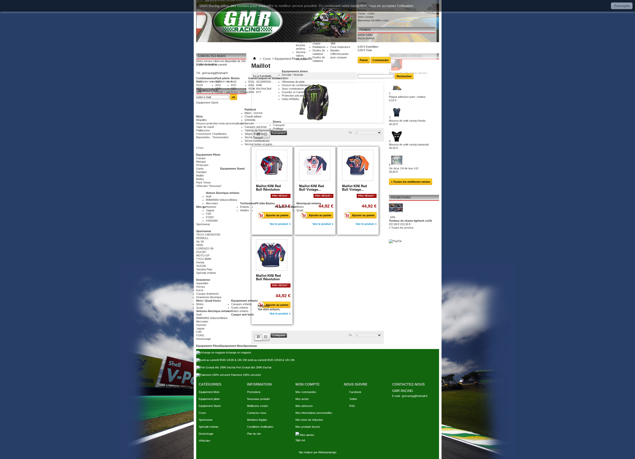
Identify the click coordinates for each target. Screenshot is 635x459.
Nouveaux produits (258, 398)
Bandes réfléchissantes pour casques (339, 54)
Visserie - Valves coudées (301, 56)
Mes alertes (306, 434)
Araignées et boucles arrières (303, 45)
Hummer (211, 206)
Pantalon (201, 172)
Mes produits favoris (307, 426)
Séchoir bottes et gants (258, 144)
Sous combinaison (293, 88)
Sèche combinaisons (257, 140)
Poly (298, 13)
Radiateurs (319, 46)
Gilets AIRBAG (290, 99)
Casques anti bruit (255, 126)
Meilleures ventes (257, 405)
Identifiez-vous (380, 20)
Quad (299, 210)
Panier (365, 30)
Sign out (300, 440)
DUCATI (201, 251)
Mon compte (307, 384)
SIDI (233, 88)
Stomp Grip (303, 38)
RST (199, 88)
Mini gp (201, 206)
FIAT (209, 213)
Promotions (254, 391)
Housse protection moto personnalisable (220, 123)
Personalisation (340, 12)
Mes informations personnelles (313, 412)
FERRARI (212, 220)
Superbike (202, 283)
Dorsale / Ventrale (292, 74)
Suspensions (320, 15)
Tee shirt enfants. (269, 309)
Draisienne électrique (209, 297)
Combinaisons (205, 78)
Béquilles (201, 119)
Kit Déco (335, 15)
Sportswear (203, 231)
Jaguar (210, 210)
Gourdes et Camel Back (296, 92)
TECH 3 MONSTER (208, 234)
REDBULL (202, 238)
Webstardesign (327, 452)
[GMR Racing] (246, 21)
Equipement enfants (244, 300)
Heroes (200, 286)
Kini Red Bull (263, 88)
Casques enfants (241, 304)
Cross (202, 412)
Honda (200, 262)
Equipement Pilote (208, 154)
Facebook (355, 391)
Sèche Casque (253, 137)
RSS (352, 405)
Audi (208, 196)
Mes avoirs (302, 398)
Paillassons (203, 130)
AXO (199, 81)
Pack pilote (222, 78)
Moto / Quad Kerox (208, 300)
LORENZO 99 (204, 248)
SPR (199, 92)
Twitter (353, 398)
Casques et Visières (269, 78)
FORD (210, 217)
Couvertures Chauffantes (211, 133)
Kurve (199, 290)
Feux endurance (340, 46)
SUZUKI (201, 265)
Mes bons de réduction (309, 419)
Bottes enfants (239, 92)
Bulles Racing (304, 17)
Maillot (200, 175)
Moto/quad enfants (308, 203)
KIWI (259, 85)
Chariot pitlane (253, 116)
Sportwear (250, 345)
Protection (202, 165)
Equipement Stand (232, 168)
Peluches (264, 305)
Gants (252, 78)
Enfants (244, 206)
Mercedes (212, 203)
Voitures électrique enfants (213, 311)
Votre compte (366, 16)
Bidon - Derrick (254, 112)
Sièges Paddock (254, 133)
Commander (381, 60)
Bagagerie (279, 132)
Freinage (318, 12)
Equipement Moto (232, 345)
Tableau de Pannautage (259, 130)
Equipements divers (295, 71)
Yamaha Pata (204, 269)
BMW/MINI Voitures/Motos (221, 199)
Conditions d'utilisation (260, 426)
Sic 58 (200, 241)
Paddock (250, 109)
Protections (303, 34)
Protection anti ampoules (296, 95)
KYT (258, 92)
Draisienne (203, 279)
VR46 (199, 245)
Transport (279, 125)
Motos (300, 206)
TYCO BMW (203, 258)
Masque (201, 161)
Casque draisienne (207, 293)
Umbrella (250, 119)
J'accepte (622, 6)
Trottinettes (247, 203)
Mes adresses (304, 405)
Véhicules (204, 440)
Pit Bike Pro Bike (285, 206)
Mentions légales (257, 419)
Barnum (249, 123)
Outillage (278, 128)
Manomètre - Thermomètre (212, 137)
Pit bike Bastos (265, 203)
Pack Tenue (203, 182)
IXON (199, 85)
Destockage (206, 433)
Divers (277, 121)
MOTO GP (202, 255)
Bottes (235, 78)
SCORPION (263, 81)
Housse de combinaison (296, 85)
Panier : (366, 13)
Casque (201, 158)
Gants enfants (239, 307)
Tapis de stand (205, 126)
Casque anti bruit (242, 314)
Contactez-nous (256, 412)
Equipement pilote (209, 398)
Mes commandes (305, 391)
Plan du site (254, 433)
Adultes (244, 210)
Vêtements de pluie (293, 81)
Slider (285, 78)
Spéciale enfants (209, 426)
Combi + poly (223, 92)
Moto (199, 116)
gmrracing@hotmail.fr (415, 395)
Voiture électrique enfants (222, 192)
